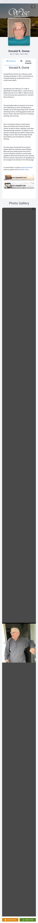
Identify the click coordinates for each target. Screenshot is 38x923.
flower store (24, 170)
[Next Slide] (34, 642)
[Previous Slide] (4, 642)
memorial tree (26, 167)
